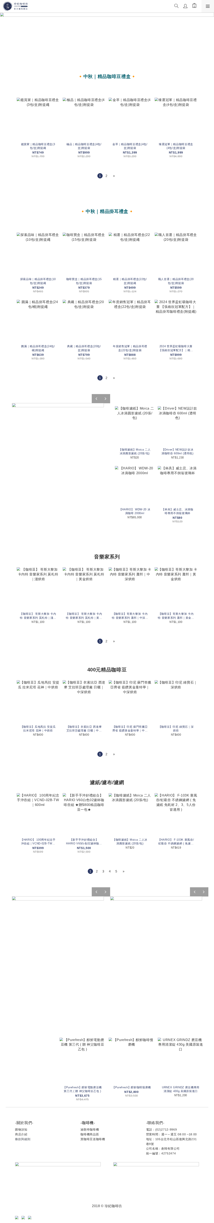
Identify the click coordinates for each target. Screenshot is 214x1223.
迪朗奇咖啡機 (89, 1129)
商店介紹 (21, 1134)
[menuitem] (100, 175)
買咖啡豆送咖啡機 (92, 1139)
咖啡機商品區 (89, 1134)
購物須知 (21, 1129)
